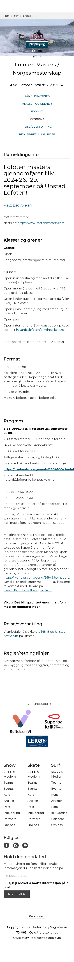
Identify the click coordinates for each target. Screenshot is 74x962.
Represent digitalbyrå (45, 938)
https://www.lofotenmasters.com (41, 223)
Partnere (10, 819)
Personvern (37, 916)
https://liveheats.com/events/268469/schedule (36, 577)
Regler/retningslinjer (37, 134)
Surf (16, 15)
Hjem (7, 15)
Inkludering (12, 813)
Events (27, 15)
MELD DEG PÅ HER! (18, 205)
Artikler (9, 800)
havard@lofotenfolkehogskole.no (40, 329)
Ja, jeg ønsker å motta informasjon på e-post (37, 885)
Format (37, 111)
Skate (33, 765)
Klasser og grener (37, 103)
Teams (9, 782)
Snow (10, 765)
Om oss (9, 825)
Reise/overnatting (37, 126)
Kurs (7, 794)
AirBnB (44, 631)
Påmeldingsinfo (37, 96)
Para (7, 807)
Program (37, 119)
